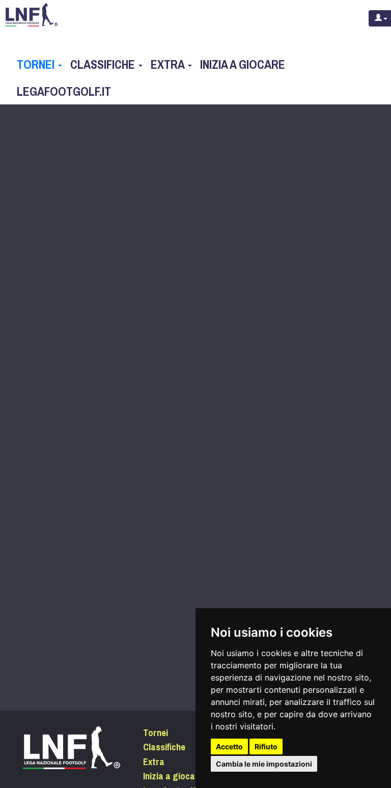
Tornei (37, 64)
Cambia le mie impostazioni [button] (264, 763)
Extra (169, 64)
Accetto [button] (229, 746)
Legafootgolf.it (64, 91)
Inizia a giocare (242, 64)
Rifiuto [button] (266, 746)
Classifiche (103, 64)
